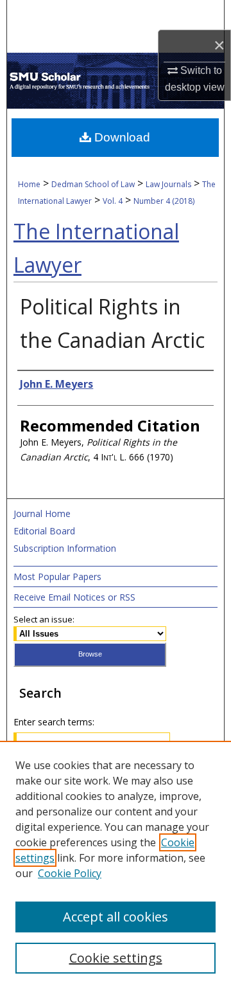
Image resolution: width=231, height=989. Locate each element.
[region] (115, 865)
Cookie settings (115, 957)
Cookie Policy (69, 873)
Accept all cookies (115, 916)
